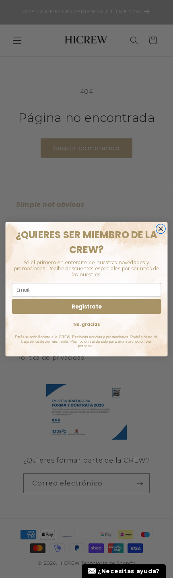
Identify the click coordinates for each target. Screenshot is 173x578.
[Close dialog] (161, 229)
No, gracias (86, 324)
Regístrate (86, 306)
